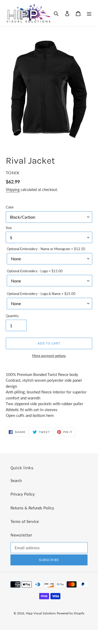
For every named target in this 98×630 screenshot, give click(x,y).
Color (10, 207)
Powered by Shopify (70, 613)
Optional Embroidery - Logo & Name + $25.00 (41, 294)
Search (16, 480)
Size (9, 228)
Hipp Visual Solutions (41, 613)
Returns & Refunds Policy (32, 507)
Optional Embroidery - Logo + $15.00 (35, 271)
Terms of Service (24, 521)
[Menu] (89, 13)
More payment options (49, 356)
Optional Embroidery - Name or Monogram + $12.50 (46, 249)
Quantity (12, 316)
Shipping (13, 189)
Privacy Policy (22, 494)
